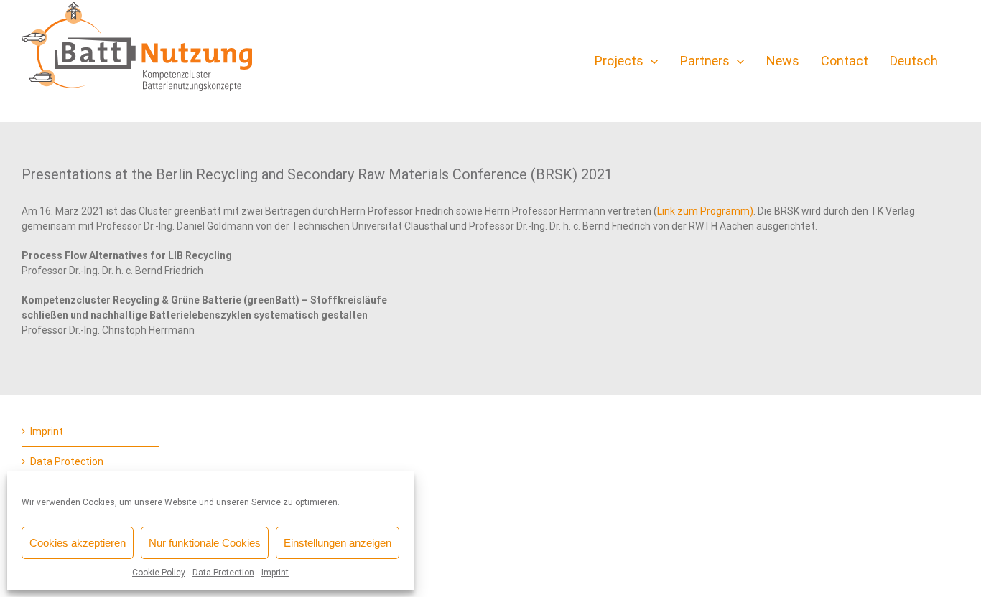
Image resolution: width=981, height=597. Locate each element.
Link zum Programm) (705, 211)
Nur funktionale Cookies (205, 543)
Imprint (275, 573)
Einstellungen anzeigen (337, 543)
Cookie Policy (158, 573)
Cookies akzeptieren (77, 543)
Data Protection (223, 573)
